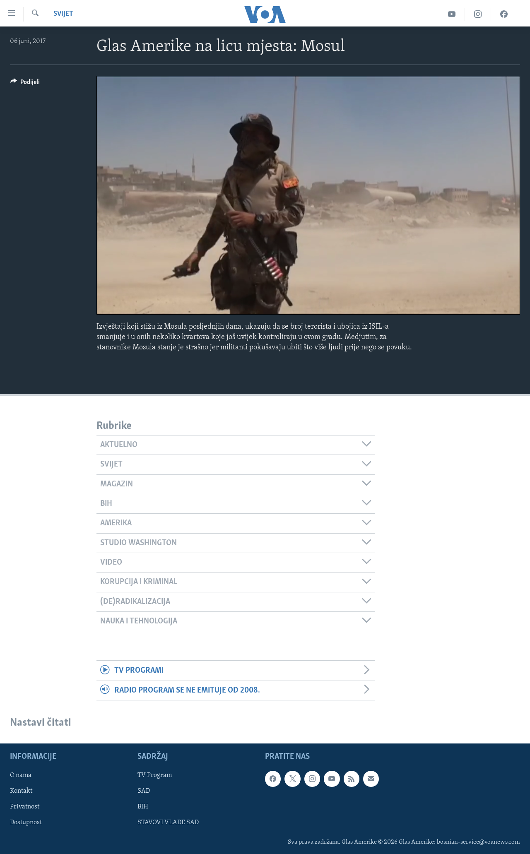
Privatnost (24, 806)
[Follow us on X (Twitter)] (292, 779)
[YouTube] (452, 14)
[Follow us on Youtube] (332, 779)
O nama (20, 775)
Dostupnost (26, 823)
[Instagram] (478, 14)
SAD (143, 791)
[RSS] (351, 779)
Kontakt (21, 791)
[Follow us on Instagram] (312, 779)
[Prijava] (371, 779)
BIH (142, 806)
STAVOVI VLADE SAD (168, 823)
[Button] (25, 84)
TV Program (154, 775)
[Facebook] (504, 14)
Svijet (63, 14)
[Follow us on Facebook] (273, 779)
